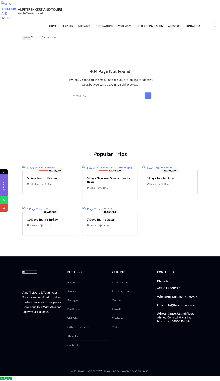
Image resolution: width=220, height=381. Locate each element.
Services (67, 25)
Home (53, 25)
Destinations (104, 25)
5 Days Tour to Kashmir (42, 178)
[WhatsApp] (4, 200)
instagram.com (121, 291)
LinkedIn (117, 309)
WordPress (141, 370)
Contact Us (193, 25)
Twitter (116, 300)
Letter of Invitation (150, 25)
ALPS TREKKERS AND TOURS (40, 9)
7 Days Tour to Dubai (100, 219)
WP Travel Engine (109, 370)
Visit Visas (124, 25)
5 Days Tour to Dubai (160, 178)
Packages (84, 25)
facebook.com (120, 282)
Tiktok (116, 327)
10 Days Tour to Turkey (42, 219)
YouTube (117, 318)
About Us (174, 25)
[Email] (4, 208)
